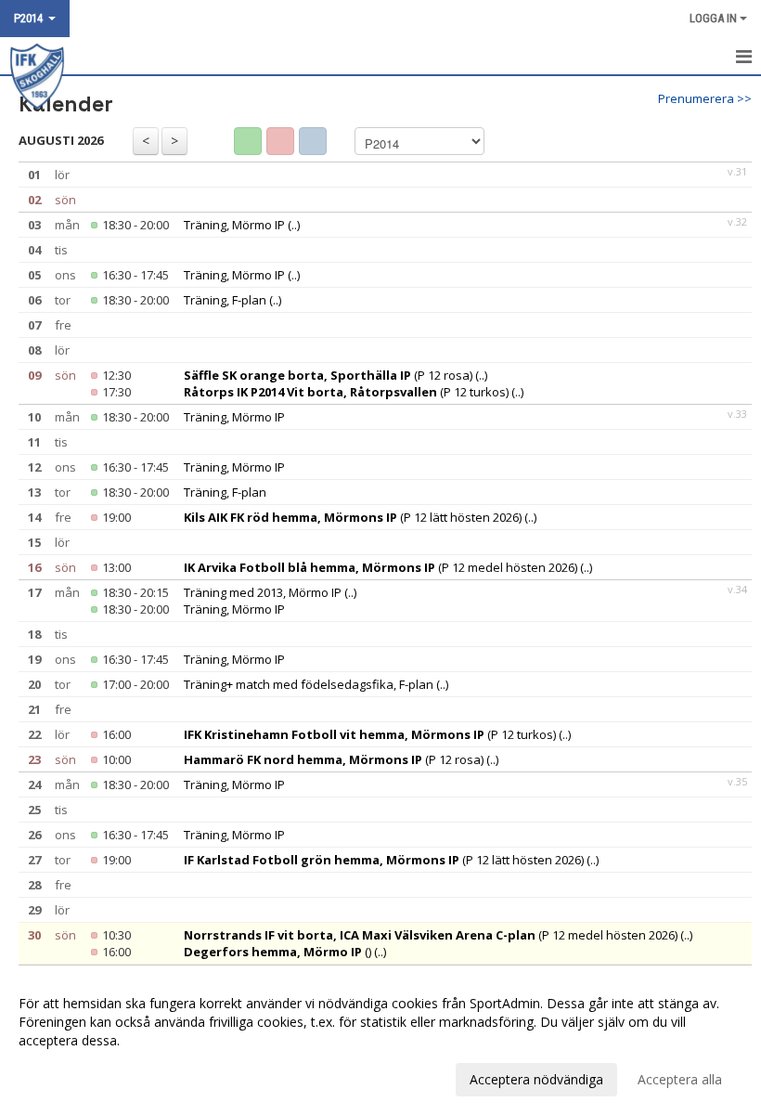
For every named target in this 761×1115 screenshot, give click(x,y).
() (277, 951)
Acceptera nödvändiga (536, 1079)
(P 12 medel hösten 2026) (380, 567)
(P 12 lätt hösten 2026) (353, 517)
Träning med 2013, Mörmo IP (263, 592)
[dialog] (380, 1040)
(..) (294, 224)
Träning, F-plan (225, 300)
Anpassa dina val (69, 1077)
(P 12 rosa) (328, 375)
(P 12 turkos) (346, 391)
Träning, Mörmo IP (234, 224)
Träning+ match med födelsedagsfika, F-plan (308, 684)
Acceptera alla (680, 1079)
